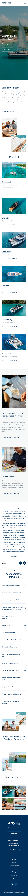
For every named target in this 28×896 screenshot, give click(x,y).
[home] (6, 2)
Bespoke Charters (14, 865)
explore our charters (11, 437)
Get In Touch (14, 875)
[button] (24, 3)
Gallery (14, 872)
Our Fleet (14, 862)
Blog (14, 878)
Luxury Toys (14, 869)
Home (14, 859)
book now (7, 49)
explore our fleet (10, 111)
